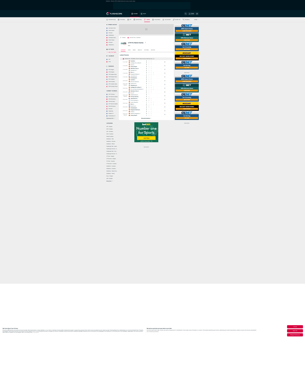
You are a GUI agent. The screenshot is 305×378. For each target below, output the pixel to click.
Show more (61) (110, 118)
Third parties (36, 332)
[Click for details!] (146, 62)
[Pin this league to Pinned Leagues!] (145, 42)
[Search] (185, 13)
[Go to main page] (115, 13)
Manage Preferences (295, 334)
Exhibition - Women (135, 37)
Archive (153, 50)
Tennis (124, 37)
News (134, 50)
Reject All (295, 330)
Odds (129, 50)
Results (140, 50)
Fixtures (146, 50)
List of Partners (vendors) (152, 331)
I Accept (295, 326)
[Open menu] (197, 13)
